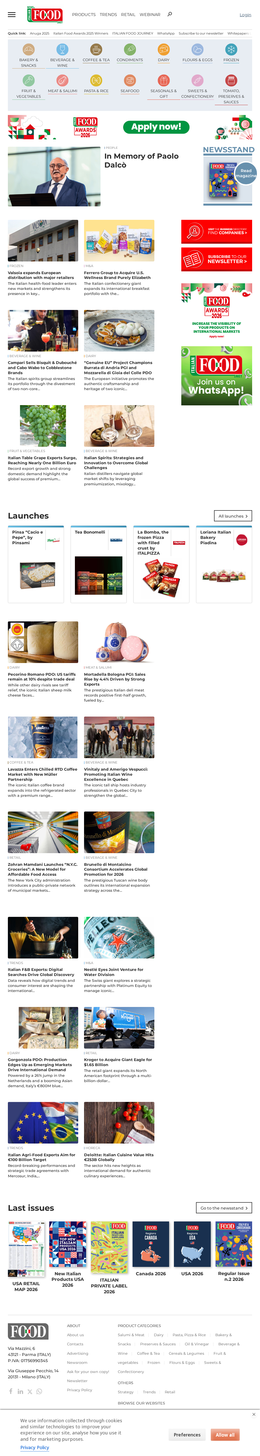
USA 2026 (192, 1273)
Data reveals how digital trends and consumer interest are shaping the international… (41, 985)
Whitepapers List (241, 33)
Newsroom (77, 1362)
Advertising (77, 1353)
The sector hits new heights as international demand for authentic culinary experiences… (117, 1170)
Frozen (16, 266)
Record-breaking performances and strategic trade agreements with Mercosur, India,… (41, 1170)
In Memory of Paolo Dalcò (141, 160)
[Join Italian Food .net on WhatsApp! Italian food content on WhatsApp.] (216, 404)
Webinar (150, 15)
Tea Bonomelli (90, 532)
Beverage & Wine (25, 356)
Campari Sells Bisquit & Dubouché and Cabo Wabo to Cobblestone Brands (42, 367)
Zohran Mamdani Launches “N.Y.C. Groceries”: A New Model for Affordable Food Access (42, 869)
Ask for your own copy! (88, 1371)
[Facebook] (11, 1391)
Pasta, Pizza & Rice (189, 1335)
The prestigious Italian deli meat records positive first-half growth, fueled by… (115, 695)
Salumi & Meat (131, 1335)
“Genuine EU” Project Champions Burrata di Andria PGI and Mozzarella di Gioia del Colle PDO (118, 367)
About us (75, 1335)
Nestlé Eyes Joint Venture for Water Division (113, 972)
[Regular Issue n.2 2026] (227, 180)
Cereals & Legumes (186, 1353)
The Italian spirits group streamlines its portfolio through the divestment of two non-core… (41, 383)
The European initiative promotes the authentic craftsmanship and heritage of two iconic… (119, 383)
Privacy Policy (79, 1390)
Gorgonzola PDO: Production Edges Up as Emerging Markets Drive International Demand (40, 1064)
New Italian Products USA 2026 (68, 1279)
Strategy (126, 1392)
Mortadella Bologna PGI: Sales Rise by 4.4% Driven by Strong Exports (114, 679)
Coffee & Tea (21, 762)
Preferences (187, 1435)
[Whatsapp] (39, 1391)
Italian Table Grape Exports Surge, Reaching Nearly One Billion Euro (42, 460)
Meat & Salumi (99, 667)
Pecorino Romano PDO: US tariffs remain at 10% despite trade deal (42, 677)
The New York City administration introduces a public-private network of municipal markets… (41, 885)
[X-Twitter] (30, 1391)
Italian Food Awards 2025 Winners (80, 33)
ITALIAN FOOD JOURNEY (132, 33)
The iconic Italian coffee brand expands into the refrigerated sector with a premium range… (42, 790)
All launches (234, 516)
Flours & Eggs (182, 1362)
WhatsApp (166, 33)
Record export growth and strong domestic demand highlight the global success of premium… (39, 473)
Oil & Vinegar (197, 1344)
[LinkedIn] (21, 1391)
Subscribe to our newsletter (201, 33)
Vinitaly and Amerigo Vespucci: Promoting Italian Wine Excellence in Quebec (116, 774)
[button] (12, 15)
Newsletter (77, 1381)
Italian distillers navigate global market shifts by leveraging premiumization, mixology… (113, 478)
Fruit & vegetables (27, 451)
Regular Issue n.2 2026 (234, 1276)
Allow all (225, 1435)
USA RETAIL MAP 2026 (26, 1286)
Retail (128, 15)
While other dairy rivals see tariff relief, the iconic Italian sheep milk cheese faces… (40, 690)
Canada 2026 (151, 1273)
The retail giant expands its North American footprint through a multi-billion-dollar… (118, 1075)
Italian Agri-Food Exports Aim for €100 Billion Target (41, 1157)
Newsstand (227, 150)
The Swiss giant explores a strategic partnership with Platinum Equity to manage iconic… (118, 985)
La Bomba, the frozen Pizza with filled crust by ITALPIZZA (153, 543)
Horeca (93, 1148)
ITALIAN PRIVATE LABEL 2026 (109, 1285)
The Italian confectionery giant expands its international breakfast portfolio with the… (117, 288)
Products (84, 15)
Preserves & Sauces (158, 1344)
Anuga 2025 (39, 33)
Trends (108, 15)
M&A (89, 266)
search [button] (170, 14)
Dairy (91, 356)
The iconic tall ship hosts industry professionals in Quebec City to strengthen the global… (115, 790)
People (112, 148)
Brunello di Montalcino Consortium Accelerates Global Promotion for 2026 (116, 869)
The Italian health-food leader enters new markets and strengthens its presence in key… (42, 288)
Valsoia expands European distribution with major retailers (41, 275)
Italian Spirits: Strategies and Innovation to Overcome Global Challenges (116, 462)
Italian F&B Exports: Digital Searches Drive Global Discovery (41, 972)
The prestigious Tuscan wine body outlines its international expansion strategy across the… (117, 885)
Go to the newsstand (225, 1208)
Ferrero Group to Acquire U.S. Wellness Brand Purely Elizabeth (117, 275)
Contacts (75, 1344)
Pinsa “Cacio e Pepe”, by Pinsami (27, 537)
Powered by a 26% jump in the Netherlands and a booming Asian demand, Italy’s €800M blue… (40, 1080)
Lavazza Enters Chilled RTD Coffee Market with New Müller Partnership (42, 774)
